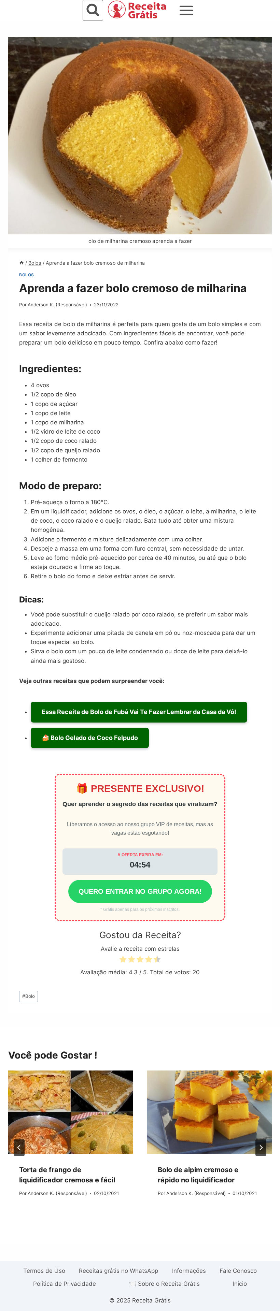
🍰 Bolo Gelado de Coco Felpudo (90, 737)
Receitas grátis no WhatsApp (118, 1270)
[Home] (21, 263)
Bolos (26, 274)
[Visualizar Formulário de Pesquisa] (93, 10)
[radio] (123, 960)
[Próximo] (260, 1147)
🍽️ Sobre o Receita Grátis (164, 1283)
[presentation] (70, 1112)
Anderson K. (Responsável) (57, 304)
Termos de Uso (44, 1270)
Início (240, 1283)
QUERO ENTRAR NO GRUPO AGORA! (140, 891)
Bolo (28, 996)
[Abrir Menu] (186, 10)
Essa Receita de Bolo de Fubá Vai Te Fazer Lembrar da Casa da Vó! (139, 711)
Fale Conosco (238, 1270)
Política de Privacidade (64, 1283)
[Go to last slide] (19, 1147)
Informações (189, 1270)
